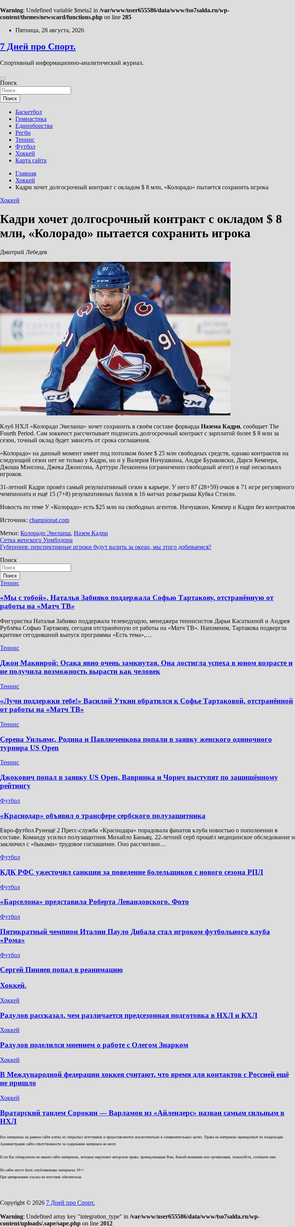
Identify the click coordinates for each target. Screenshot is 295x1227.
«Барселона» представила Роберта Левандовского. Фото (94, 902)
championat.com (49, 520)
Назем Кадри (91, 533)
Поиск (8, 82)
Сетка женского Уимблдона (36, 540)
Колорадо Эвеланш (45, 533)
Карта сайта (30, 160)
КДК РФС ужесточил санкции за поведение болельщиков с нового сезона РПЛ (131, 872)
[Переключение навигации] (3, 78)
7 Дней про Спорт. (38, 46)
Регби (23, 132)
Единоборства (34, 125)
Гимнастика (30, 119)
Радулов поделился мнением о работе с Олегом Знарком (94, 1045)
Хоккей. (13, 985)
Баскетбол (28, 112)
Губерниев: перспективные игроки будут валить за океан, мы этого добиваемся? (105, 547)
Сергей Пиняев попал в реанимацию (61, 970)
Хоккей (25, 153)
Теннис (25, 139)
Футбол (25, 146)
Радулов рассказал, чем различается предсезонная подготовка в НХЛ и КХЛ (128, 1015)
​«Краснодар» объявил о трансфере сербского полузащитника (103, 816)
